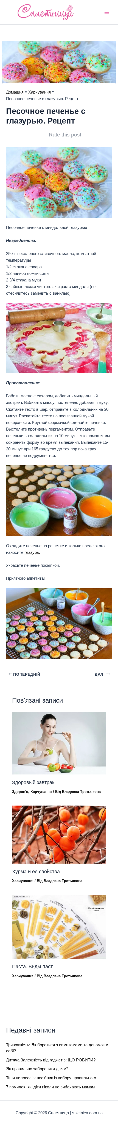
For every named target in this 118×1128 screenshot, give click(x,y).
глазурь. (32, 552)
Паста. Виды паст (32, 966)
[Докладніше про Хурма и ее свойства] (59, 834)
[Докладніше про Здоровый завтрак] (59, 743)
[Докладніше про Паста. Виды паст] (59, 926)
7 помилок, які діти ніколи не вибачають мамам (50, 1087)
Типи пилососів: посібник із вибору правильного (51, 1078)
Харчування (41, 792)
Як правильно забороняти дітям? (37, 1069)
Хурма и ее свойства (36, 871)
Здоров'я (20, 792)
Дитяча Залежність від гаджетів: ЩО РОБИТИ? (50, 1060)
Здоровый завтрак (33, 782)
